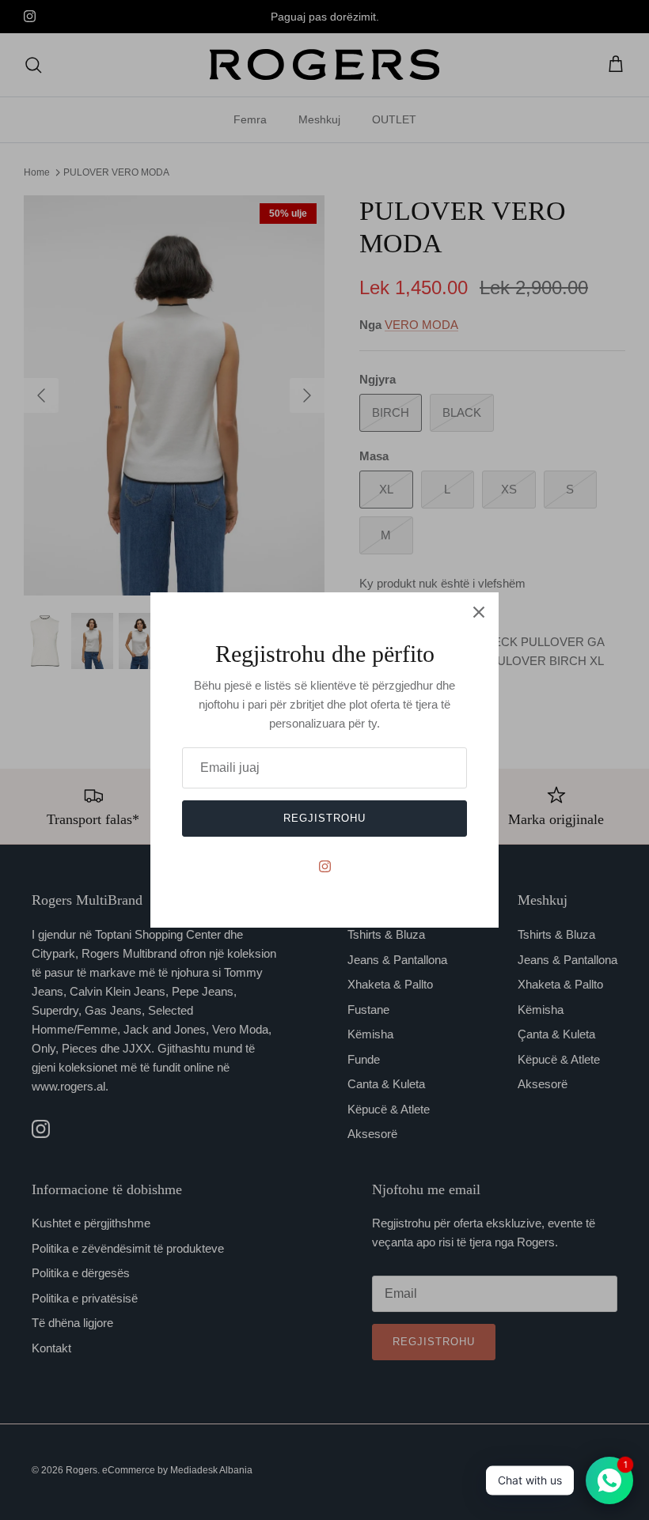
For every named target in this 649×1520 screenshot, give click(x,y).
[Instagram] (325, 866)
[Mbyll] (478, 612)
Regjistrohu (324, 818)
